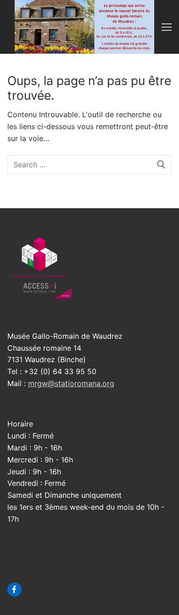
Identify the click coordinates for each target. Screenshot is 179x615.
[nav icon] (167, 27)
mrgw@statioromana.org (71, 383)
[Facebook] (14, 589)
